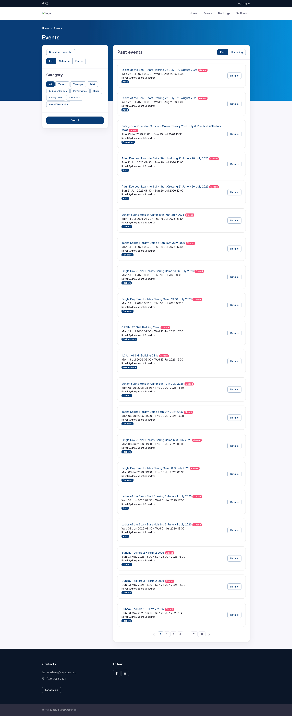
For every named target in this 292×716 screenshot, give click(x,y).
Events (207, 13)
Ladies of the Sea (58, 91)
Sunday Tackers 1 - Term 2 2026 (142, 609)
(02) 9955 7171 (56, 678)
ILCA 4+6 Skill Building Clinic (140, 355)
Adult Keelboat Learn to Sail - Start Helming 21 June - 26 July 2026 (165, 158)
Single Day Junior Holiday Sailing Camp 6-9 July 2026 (156, 440)
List (51, 61)
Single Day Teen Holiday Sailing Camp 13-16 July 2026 (156, 299)
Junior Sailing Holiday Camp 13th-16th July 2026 (152, 214)
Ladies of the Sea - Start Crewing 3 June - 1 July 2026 (156, 496)
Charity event (56, 97)
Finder (79, 61)
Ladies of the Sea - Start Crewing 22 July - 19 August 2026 (159, 98)
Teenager (78, 84)
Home (193, 13)
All (50, 84)
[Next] (209, 634)
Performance (80, 91)
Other (96, 91)
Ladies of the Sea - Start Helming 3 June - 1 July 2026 (156, 524)
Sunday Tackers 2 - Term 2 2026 (142, 552)
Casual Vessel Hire (58, 104)
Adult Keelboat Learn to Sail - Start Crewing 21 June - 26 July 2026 (165, 186)
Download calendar (60, 52)
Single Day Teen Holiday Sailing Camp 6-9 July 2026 (155, 468)
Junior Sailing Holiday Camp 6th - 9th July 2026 (152, 383)
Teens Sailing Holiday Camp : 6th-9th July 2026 (152, 411)
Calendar (64, 61)
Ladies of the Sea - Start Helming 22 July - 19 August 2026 (159, 69)
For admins (51, 690)
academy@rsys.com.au (61, 672)
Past (222, 52)
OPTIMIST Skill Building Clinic (140, 327)
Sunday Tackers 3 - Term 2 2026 (142, 580)
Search (75, 120)
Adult (92, 84)
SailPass (241, 13)
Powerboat (74, 97)
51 (194, 634)
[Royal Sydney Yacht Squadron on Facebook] (43, 3)
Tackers (62, 84)
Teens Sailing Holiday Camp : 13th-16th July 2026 (153, 243)
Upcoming (237, 52)
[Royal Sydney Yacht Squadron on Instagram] (46, 3)
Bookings (224, 13)
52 (201, 634)
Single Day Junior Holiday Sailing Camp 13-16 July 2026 (157, 271)
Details (234, 75)
